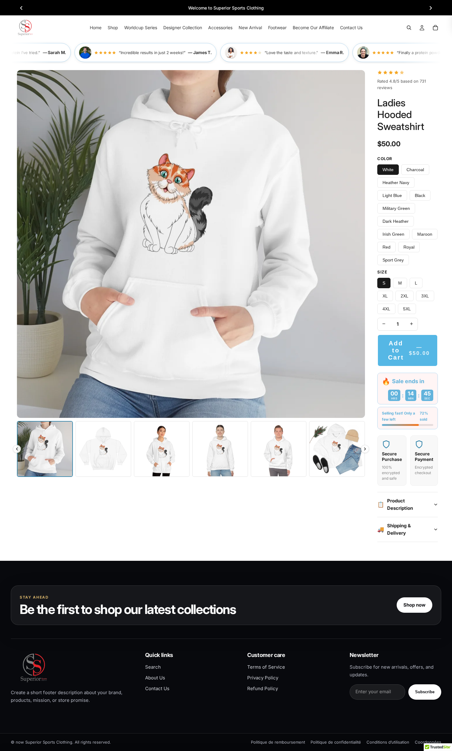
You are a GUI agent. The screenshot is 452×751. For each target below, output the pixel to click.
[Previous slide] (21, 8)
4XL (386, 308)
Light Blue (392, 195)
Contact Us (157, 688)
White (388, 169)
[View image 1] (45, 449)
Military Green (396, 208)
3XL (425, 295)
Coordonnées (428, 742)
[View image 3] (162, 449)
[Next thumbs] (365, 449)
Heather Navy (396, 182)
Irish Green (393, 234)
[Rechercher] (409, 27)
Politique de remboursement (278, 742)
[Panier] (435, 27)
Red (387, 247)
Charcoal (415, 169)
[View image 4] (220, 449)
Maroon (424, 234)
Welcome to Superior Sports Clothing (226, 7)
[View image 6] (337, 449)
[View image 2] (103, 449)
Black (420, 195)
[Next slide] (430, 8)
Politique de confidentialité (336, 742)
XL (385, 295)
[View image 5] (279, 449)
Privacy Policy (262, 678)
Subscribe (424, 692)
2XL (404, 295)
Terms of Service (266, 667)
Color (384, 158)
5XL (407, 308)
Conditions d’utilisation (388, 742)
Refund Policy (262, 688)
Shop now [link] (414, 605)
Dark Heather (396, 221)
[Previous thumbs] (17, 449)
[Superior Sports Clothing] (73, 667)
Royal (408, 247)
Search (153, 667)
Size (382, 271)
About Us (155, 678)
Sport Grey (393, 260)
